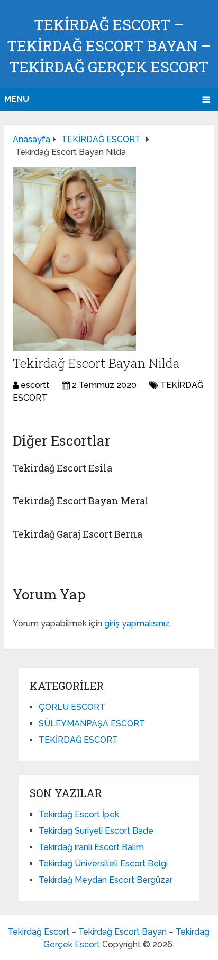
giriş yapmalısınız (137, 624)
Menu (16, 99)
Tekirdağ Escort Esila (62, 467)
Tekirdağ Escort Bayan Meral (81, 500)
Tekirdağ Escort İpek (79, 814)
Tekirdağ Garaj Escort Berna (77, 534)
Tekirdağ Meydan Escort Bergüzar (105, 880)
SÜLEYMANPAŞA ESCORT (92, 723)
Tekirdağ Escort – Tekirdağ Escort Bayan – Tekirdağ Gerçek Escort (109, 46)
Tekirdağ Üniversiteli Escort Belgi (103, 864)
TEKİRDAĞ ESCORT (78, 740)
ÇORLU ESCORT (72, 707)
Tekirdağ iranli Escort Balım (91, 847)
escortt (35, 385)
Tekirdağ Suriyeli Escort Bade (96, 831)
